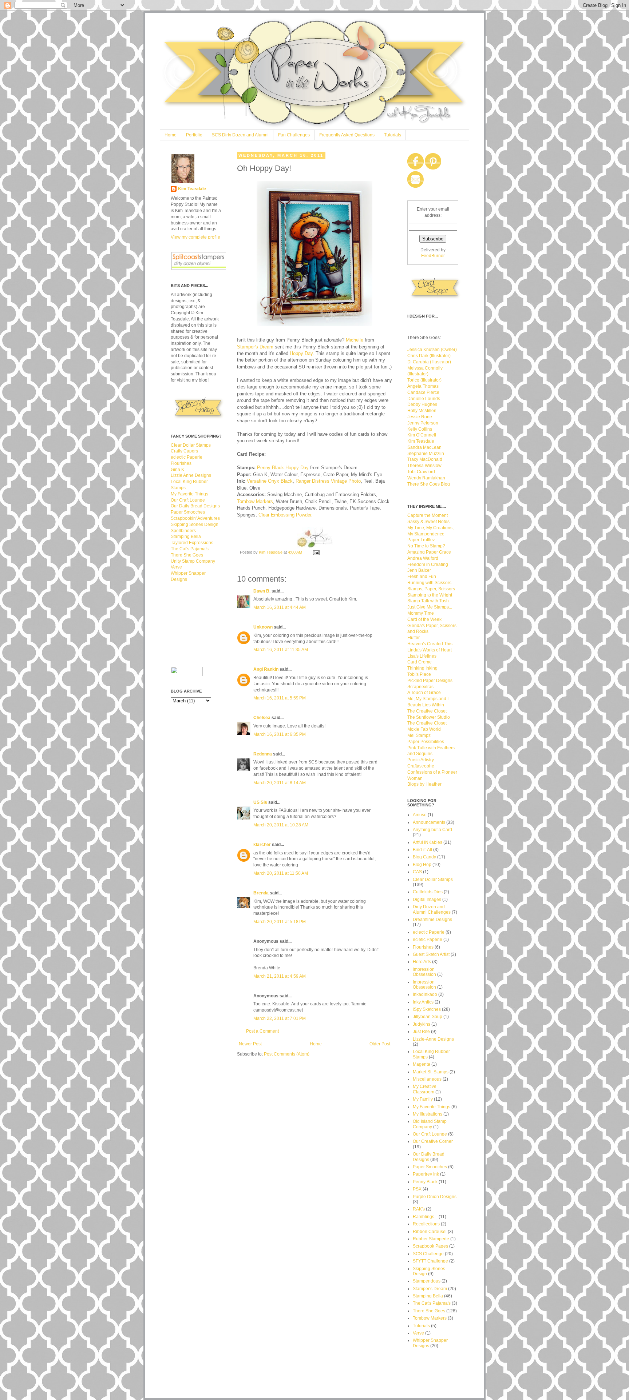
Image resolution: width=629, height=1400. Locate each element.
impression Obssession (424, 972)
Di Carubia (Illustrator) (429, 361)
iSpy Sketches (427, 1009)
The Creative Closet (427, 711)
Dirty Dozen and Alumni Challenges (432, 909)
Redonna (262, 754)
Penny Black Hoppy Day (283, 467)
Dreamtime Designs (432, 919)
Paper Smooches (188, 512)
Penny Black (425, 1181)
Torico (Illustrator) (424, 380)
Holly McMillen (421, 410)
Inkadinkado (425, 994)
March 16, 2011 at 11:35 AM (280, 649)
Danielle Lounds (423, 398)
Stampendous (426, 1281)
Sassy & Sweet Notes (428, 521)
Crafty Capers (184, 451)
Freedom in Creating (427, 564)
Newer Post (250, 1043)
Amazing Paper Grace (429, 552)
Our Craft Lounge (188, 500)
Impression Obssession (424, 985)
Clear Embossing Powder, (285, 515)
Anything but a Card (432, 829)
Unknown (263, 627)
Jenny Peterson (422, 423)
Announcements (429, 822)
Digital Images (427, 899)
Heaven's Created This (429, 643)
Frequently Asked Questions (347, 134)
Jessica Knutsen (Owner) (432, 349)
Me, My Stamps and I (427, 698)
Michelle (354, 340)
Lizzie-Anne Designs (433, 1039)
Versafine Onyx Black (270, 481)
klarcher (262, 844)
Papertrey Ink (426, 1174)
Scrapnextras (420, 686)
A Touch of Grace (424, 692)
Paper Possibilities (425, 741)
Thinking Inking (422, 668)
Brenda (261, 893)
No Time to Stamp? (426, 546)
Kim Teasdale (271, 552)
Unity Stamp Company (193, 561)
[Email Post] (316, 552)
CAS (417, 871)
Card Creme (419, 662)
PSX (417, 1189)
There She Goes (187, 555)
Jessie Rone (419, 416)
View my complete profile (195, 237)
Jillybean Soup (427, 1016)
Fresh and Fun (421, 576)
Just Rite (421, 1031)
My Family (423, 1099)
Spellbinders (183, 530)
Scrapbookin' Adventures (195, 518)
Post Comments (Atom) (286, 1054)
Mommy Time (420, 613)
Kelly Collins (419, 429)
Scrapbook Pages (430, 1246)
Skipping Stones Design (194, 524)
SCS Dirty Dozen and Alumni (240, 134)
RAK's (419, 1209)
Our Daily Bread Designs (195, 505)
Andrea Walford (422, 558)
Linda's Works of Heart (429, 650)
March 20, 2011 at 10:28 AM (280, 824)
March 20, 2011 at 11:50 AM (280, 873)
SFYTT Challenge (430, 1261)
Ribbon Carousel (430, 1231)
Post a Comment (262, 1031)
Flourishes (181, 463)
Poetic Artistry (420, 759)
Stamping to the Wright (429, 595)
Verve (176, 567)
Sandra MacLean (424, 447)
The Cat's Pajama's (190, 548)
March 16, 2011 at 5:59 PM (279, 698)
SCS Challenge (428, 1253)
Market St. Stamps (430, 1071)
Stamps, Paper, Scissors (431, 588)
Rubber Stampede (431, 1238)
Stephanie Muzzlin (425, 453)
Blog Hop (422, 864)
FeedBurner (433, 255)
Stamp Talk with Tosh (428, 600)
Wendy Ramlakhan (426, 477)
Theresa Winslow (424, 465)
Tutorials (392, 134)
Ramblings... (425, 1216)
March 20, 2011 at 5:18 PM (279, 921)
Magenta (421, 1064)
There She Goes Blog (428, 484)
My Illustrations (427, 1114)
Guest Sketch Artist (431, 954)
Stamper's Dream (256, 347)
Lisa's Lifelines (421, 656)
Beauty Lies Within (425, 704)
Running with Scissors (429, 582)
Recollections (426, 1224)
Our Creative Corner (433, 1141)
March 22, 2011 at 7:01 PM (279, 1018)
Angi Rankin (265, 669)
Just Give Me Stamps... (429, 607)
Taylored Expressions (192, 542)
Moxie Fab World (424, 729)
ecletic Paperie (427, 939)
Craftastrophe (420, 766)
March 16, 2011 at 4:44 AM (279, 607)
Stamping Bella (186, 536)
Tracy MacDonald (424, 459)
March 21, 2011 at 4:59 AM (279, 976)
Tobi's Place (419, 674)
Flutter (413, 637)
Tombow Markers (255, 501)
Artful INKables (427, 842)
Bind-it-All (422, 849)
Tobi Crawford (421, 471)
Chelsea (261, 717)
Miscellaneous (427, 1079)
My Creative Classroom (424, 1089)
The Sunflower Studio (428, 717)
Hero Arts (422, 961)
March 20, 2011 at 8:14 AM (279, 782)
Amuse (420, 814)
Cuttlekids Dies (428, 891)
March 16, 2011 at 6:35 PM (279, 734)
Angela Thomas (423, 386)
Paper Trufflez (421, 539)
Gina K (177, 469)
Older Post (379, 1043)
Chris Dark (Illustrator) (429, 355)
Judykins (421, 1024)
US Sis (260, 802)
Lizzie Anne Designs (191, 475)
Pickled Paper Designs (429, 680)
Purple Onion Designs (434, 1196)
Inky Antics (423, 1002)
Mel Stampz (419, 735)
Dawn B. (261, 591)
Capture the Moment (427, 515)
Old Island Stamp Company (430, 1124)
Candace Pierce (423, 392)
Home (171, 134)
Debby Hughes (422, 404)
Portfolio (194, 134)
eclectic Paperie (186, 457)
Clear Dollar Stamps (191, 445)
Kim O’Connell (421, 435)
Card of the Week (424, 619)
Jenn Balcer (419, 570)
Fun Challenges (294, 134)
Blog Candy (424, 856)
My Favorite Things (189, 493)
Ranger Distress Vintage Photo (328, 481)
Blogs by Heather (424, 784)
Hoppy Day (301, 353)
